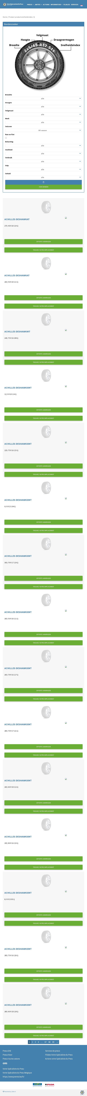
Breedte (8, 95)
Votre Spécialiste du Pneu (13, 1069)
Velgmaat (9, 110)
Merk (7, 118)
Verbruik (8, 157)
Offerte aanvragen (43, 242)
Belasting (9, 142)
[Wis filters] (43, 182)
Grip (7, 165)
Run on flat (9, 134)
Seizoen (8, 126)
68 (49, 1042)
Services (74, 5)
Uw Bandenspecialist (11, 4)
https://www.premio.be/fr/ (13, 1076)
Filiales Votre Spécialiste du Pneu (59, 1055)
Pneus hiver (7, 1055)
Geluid (8, 173)
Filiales (66, 5)
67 (45, 1042)
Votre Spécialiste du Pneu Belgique (17, 1072)
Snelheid (8, 150)
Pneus (29, 5)
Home (5, 17)
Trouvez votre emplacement (43, 250)
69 (53, 1042)
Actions (46, 5)
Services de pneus (52, 1051)
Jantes (38, 5)
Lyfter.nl (13, 1091)
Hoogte (8, 102)
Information (56, 5)
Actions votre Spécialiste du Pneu (59, 1058)
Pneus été (7, 1051)
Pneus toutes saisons (11, 1058)
